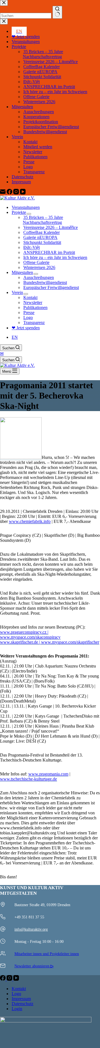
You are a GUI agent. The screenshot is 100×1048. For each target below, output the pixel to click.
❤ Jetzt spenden (26, 327)
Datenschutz (22, 1003)
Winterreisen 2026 (39, 267)
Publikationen (35, 307)
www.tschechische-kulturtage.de (28, 779)
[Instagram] (10, 979)
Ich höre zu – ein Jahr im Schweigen (55, 257)
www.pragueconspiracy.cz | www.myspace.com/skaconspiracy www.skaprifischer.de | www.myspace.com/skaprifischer (49, 637)
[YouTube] (16, 979)
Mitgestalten (22, 272)
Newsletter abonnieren (34, 966)
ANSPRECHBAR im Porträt (49, 252)
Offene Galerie (36, 262)
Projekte (19, 212)
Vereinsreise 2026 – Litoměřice (50, 227)
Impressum (21, 998)
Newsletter (32, 302)
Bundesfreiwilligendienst (45, 282)
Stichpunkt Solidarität (42, 242)
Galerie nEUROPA (40, 237)
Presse (28, 312)
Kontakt (30, 297)
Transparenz (34, 322)
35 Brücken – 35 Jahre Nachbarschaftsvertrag (43, 220)
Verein (17, 292)
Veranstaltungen (26, 207)
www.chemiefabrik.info (30, 521)
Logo (28, 317)
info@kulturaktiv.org (31, 929)
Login (17, 1008)
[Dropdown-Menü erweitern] (29, 214)
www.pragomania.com (48, 774)
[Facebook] (3, 979)
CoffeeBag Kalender (41, 232)
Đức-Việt (31, 247)
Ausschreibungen (38, 277)
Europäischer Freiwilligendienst (51, 287)
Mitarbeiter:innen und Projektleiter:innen (46, 953)
